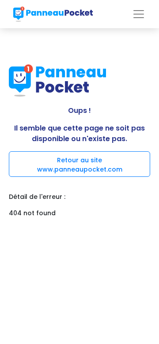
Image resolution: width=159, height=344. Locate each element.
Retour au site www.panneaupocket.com (79, 165)
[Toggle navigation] (139, 14)
